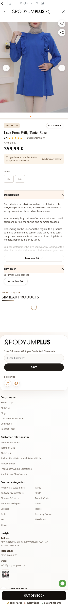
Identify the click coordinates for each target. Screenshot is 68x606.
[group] (34, 67)
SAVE (34, 367)
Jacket (38, 508)
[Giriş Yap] (63, 11)
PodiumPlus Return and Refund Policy (22, 458)
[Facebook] (16, 383)
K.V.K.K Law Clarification (14, 474)
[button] (30, 116)
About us (6, 407)
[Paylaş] (61, 32)
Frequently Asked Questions (16, 468)
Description (11, 195)
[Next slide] (61, 68)
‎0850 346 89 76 (9, 555)
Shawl (4, 525)
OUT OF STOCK (34, 595)
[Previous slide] (6, 68)
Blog (3, 413)
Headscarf (40, 519)
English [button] (25, 3)
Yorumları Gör (16, 281)
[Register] (42, 3)
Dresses (5, 508)
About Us (6, 453)
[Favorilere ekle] (61, 23)
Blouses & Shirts (10, 498)
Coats (38, 503)
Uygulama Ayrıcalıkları (51, 159)
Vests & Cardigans (11, 503)
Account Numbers (11, 442)
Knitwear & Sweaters (12, 492)
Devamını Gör (32, 258)
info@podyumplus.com (13, 565)
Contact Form (8, 428)
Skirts (38, 492)
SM (9, 179)
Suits (3, 514)
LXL (20, 179)
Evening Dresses (44, 514)
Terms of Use (8, 447)
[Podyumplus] (30, 342)
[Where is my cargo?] (10, 3)
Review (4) (10, 269)
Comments (7, 423)
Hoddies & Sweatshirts (13, 487)
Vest (3, 519)
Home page (7, 402)
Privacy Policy (8, 463)
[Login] (37, 3)
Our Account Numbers (13, 418)
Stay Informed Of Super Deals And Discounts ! (30, 351)
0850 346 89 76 (18, 588)
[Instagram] (7, 383)
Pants (38, 487)
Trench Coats (42, 498)
